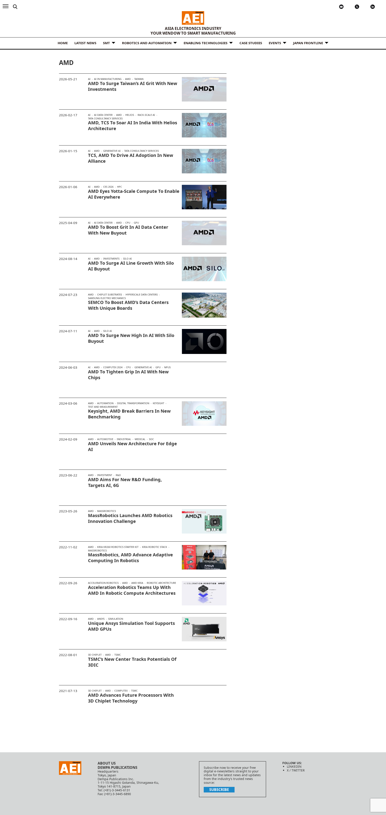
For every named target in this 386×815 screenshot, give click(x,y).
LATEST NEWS (85, 43)
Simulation (115, 618)
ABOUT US (107, 763)
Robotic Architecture (161, 582)
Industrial (124, 439)
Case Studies (250, 43)
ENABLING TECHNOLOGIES (205, 43)
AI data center (103, 114)
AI (89, 79)
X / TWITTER (296, 770)
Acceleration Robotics (103, 582)
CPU (127, 222)
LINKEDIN (294, 766)
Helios (129, 114)
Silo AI (127, 258)
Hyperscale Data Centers (142, 294)
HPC (119, 186)
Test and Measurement (103, 406)
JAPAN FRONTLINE (308, 43)
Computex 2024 (112, 367)
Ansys (101, 618)
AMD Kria (137, 582)
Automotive (105, 439)
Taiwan (138, 78)
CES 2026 (108, 186)
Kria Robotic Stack (154, 547)
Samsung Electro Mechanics (107, 298)
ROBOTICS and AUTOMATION (147, 43)
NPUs (167, 367)
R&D (118, 475)
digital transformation (133, 403)
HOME (63, 43)
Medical (140, 439)
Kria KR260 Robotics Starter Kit (117, 547)
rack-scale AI (146, 114)
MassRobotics (106, 510)
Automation (105, 403)
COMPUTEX (121, 690)
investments (111, 258)
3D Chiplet (95, 654)
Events (275, 43)
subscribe (219, 789)
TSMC (117, 654)
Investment (104, 475)
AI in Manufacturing (108, 79)
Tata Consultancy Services (105, 118)
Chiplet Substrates (109, 294)
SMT (106, 43)
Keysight (158, 403)
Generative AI (112, 150)
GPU (136, 222)
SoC (151, 439)
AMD (128, 79)
